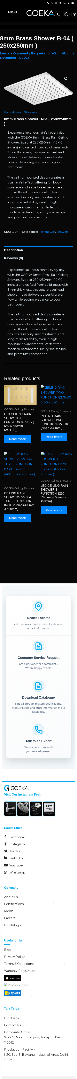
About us (11, 897)
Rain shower (13, 112)
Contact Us (12, 1025)
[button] (66, 78)
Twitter (14, 851)
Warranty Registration (20, 971)
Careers (9, 918)
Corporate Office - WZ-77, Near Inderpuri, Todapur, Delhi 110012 (33, 1037)
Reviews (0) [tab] (13, 258)
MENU (13, 12)
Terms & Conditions (18, 964)
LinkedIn (16, 858)
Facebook (17, 837)
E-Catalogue (13, 925)
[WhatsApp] (66, 14)
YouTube (16, 865)
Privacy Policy (14, 957)
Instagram (17, 844)
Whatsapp (17, 872)
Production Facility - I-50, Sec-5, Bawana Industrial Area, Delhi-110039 (36, 1054)
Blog (7, 950)
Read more (17, 439)
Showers (30, 112)
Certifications (14, 904)
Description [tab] (13, 250)
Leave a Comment (14, 53)
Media (8, 911)
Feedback (11, 1018)
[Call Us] (58, 14)
